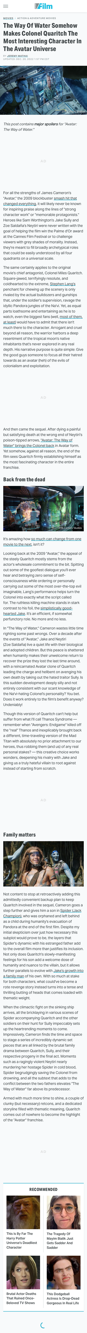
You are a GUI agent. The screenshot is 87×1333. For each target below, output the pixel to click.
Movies (8, 18)
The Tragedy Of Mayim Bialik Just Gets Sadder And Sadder (60, 1241)
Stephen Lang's (62, 284)
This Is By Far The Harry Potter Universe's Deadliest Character (21, 1240)
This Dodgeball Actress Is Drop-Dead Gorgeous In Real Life (63, 1298)
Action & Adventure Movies (36, 18)
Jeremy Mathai (17, 55)
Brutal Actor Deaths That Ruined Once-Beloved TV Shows (21, 1298)
